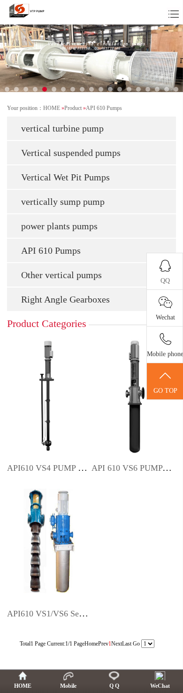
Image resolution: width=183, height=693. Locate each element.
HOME (51, 108)
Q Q (114, 686)
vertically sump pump (63, 201)
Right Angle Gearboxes (65, 299)
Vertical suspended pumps (71, 153)
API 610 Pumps (104, 108)
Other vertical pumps (61, 275)
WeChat (160, 686)
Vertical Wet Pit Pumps (65, 177)
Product (73, 108)
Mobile (68, 686)
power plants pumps (59, 226)
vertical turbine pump (62, 128)
